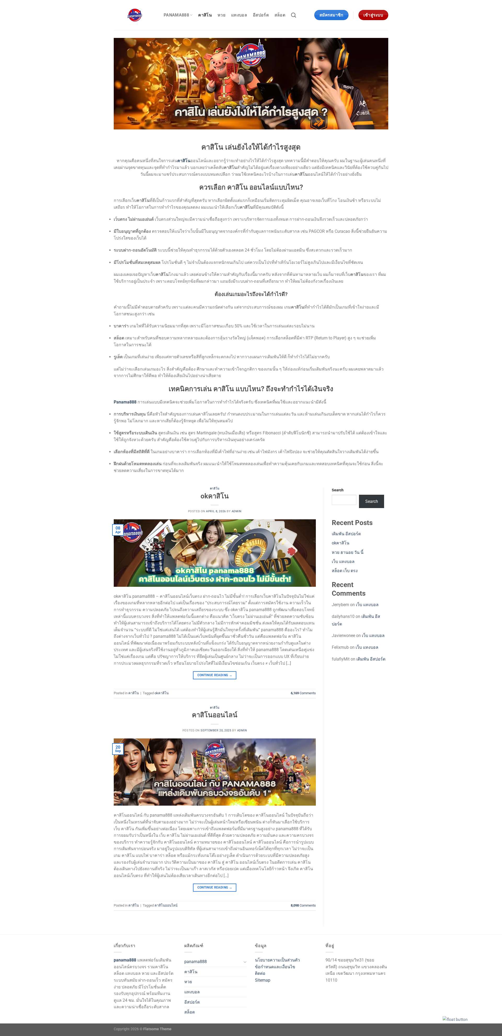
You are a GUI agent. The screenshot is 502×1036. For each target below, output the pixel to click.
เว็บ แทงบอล (343, 561)
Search (338, 490)
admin (237, 511)
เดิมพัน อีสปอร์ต (346, 533)
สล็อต (280, 15)
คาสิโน (205, 15)
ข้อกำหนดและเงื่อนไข (275, 966)
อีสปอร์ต (261, 15)
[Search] (293, 15)
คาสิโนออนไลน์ (214, 715)
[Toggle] (245, 962)
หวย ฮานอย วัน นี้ (347, 552)
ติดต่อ (260, 973)
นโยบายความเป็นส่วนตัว (277, 960)
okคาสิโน (215, 496)
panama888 (176, 15)
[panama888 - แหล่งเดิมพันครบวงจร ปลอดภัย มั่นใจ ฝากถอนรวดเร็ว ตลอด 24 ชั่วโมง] (135, 15)
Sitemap (262, 980)
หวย (221, 15)
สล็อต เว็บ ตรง (345, 570)
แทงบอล (239, 15)
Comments (303, 693)
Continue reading (214, 675)
